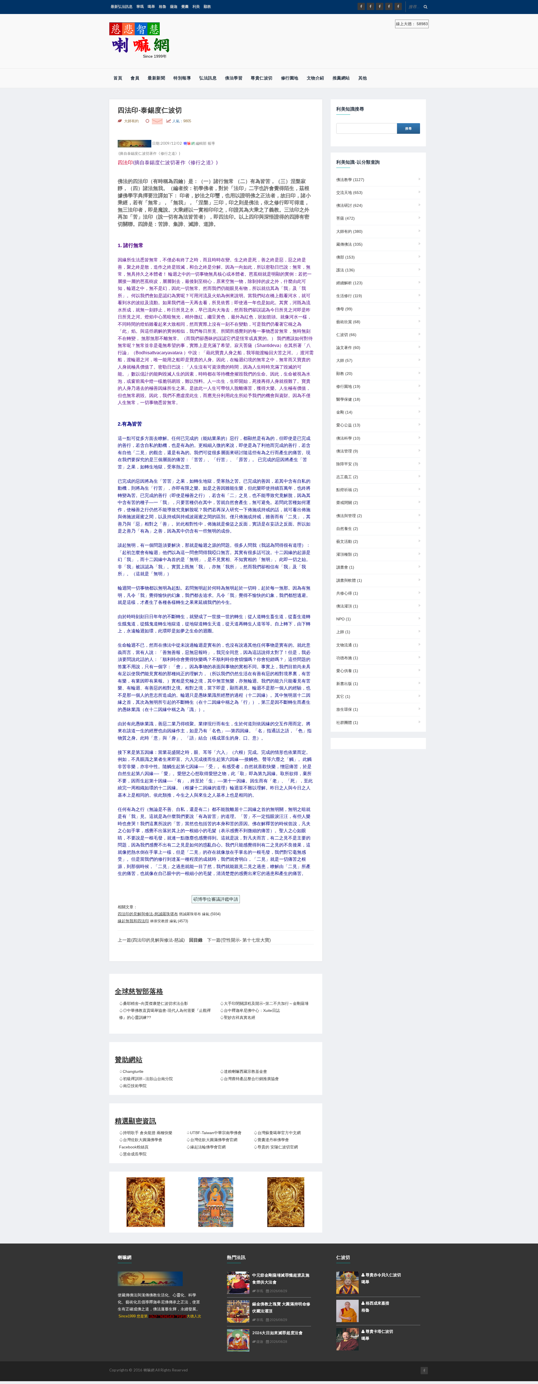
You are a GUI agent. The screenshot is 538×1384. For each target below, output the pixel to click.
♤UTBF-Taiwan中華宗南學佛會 (214, 1132)
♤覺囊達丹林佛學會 (271, 1139)
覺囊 (185, 6)
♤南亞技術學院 (133, 1085)
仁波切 (346, 334)
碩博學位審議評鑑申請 (215, 899)
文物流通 (347, 645)
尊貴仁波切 (262, 78)
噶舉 (151, 6)
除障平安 (347, 464)
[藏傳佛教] (216, 1202)
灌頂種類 (347, 554)
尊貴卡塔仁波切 (379, 1331)
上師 (343, 632)
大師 (344, 360)
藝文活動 (347, 541)
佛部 (345, 257)
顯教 (207, 6)
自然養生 (347, 528)
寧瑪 (140, 6)
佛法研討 (349, 205)
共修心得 (347, 593)
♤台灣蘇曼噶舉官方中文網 (277, 1132)
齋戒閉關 (347, 502)
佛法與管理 (349, 515)
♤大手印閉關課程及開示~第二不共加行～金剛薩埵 (264, 1003)
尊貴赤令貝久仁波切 (383, 1275)
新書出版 (347, 683)
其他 (362, 78)
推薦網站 (341, 78)
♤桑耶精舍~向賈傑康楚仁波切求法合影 (153, 1003)
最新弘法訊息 (122, 6)
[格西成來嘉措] (347, 1310)
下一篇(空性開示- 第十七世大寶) (239, 940)
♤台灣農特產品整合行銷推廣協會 (249, 1078)
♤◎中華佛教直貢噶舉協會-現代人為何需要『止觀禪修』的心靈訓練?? (165, 1014)
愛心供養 (347, 670)
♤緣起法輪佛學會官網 (206, 1147)
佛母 (344, 309)
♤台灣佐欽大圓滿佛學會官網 (211, 1139)
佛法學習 (233, 78)
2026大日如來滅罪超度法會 (277, 1332)
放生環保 (347, 709)
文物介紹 (315, 78)
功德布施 (347, 658)
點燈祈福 (347, 489)
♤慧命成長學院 (133, 1154)
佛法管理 (347, 451)
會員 (135, 78)
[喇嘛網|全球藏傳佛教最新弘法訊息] (379, 6)
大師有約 (349, 231)
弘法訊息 (208, 78)
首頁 (117, 78)
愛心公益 (348, 425)
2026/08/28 (278, 1342)
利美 (196, 6)
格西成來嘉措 (377, 1303)
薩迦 (173, 6)
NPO (343, 619)
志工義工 (347, 477)
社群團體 (347, 722)
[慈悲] (286, 1202)
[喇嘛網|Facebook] (361, 6)
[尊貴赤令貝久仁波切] (347, 1282)
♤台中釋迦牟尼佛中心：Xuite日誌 (250, 1010)
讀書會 (345, 567)
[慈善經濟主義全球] (398, 6)
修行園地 (289, 78)
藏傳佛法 (349, 244)
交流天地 (349, 192)
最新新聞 (156, 78)
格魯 (162, 6)
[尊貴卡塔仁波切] (347, 1339)
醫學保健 (348, 399)
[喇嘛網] (389, 6)
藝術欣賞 (348, 322)
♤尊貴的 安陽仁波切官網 (276, 1147)
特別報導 (182, 78)
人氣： (181, 121)
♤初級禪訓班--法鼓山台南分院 (146, 1078)
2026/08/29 (278, 1291)
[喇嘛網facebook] (424, 1370)
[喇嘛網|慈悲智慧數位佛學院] (370, 6)
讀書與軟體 (349, 580)
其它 (343, 696)
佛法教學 (350, 179)
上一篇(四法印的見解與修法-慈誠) (151, 940)
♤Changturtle (131, 1071)
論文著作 (348, 347)
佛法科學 (348, 438)
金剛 (344, 412)
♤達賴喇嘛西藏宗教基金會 (243, 1071)
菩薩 (345, 218)
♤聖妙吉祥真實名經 (237, 1017)
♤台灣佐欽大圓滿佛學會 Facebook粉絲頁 (140, 1143)
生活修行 (349, 296)
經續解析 (349, 283)
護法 (345, 270)
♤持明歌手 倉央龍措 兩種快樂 (145, 1132)
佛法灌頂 (347, 606)
